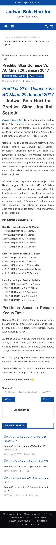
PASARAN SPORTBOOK (21, 521)
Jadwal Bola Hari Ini (28, 12)
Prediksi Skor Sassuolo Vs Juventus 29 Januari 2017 (10, 399)
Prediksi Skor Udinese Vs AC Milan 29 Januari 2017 (27, 392)
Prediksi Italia (36, 76)
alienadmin (30, 81)
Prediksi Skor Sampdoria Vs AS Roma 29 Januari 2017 (48, 399)
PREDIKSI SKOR (41, 521)
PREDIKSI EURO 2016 (30, 524)
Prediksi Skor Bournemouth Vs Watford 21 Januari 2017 (24, 448)
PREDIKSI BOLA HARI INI (14, 76)
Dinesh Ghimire (45, 514)
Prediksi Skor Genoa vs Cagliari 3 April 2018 (25, 466)
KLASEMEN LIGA (39, 518)
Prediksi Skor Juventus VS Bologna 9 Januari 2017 (26, 489)
